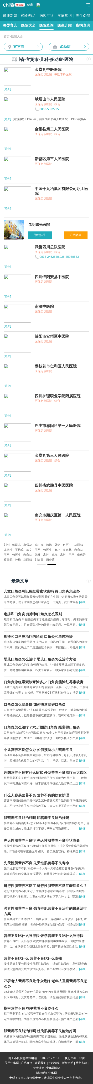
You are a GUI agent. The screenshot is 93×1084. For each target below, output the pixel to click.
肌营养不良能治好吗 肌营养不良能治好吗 (36, 818)
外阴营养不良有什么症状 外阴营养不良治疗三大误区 (45, 772)
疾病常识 (64, 16)
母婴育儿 (10, 25)
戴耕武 (16, 545)
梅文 (29, 549)
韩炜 (49, 545)
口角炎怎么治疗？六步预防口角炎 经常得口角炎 (42, 727)
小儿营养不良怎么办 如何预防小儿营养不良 (38, 750)
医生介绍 (64, 25)
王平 (38, 549)
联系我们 (40, 1063)
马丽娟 (78, 545)
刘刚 (7, 545)
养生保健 (83, 16)
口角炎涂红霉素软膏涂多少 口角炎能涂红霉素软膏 (43, 682)
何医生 (67, 545)
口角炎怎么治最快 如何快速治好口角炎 (35, 704)
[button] (41, 564)
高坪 (57, 549)
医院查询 (46, 25)
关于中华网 (12, 1063)
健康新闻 (10, 16)
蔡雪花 (27, 545)
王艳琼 (19, 549)
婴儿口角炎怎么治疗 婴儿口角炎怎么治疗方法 (40, 659)
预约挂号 (40, 235)
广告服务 (27, 1063)
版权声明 (67, 1063)
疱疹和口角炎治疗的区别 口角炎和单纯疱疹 (38, 636)
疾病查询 (83, 25)
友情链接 (38, 1068)
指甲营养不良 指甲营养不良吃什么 (31, 1008)
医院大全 (28, 25)
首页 (7, 36)
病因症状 (46, 16)
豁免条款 (81, 1063)
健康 (30, 4)
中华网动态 (53, 1068)
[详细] (82, 602)
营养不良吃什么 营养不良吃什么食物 (33, 958)
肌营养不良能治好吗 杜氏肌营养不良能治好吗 (40, 1031)
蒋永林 (67, 549)
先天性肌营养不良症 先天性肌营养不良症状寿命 (42, 840)
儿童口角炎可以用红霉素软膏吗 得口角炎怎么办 (42, 591)
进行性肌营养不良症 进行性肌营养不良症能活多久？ (45, 886)
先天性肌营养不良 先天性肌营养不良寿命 (36, 863)
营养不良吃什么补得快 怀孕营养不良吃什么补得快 (43, 936)
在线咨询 (76, 235)
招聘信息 (54, 1063)
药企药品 (28, 16)
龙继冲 (8, 549)
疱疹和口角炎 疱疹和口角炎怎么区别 (33, 614)
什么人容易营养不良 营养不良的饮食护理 (36, 795)
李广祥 (39, 545)
